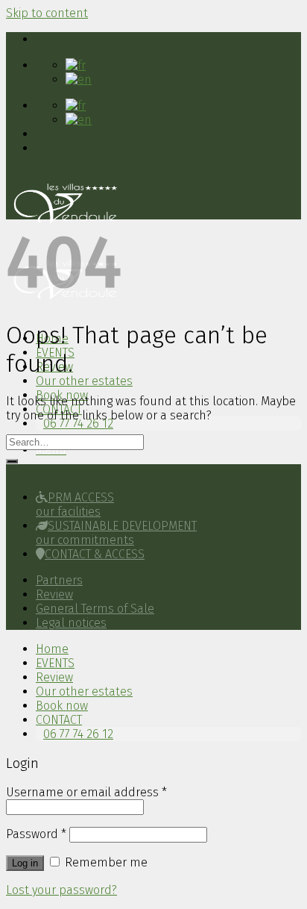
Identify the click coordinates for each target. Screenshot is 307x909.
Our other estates (84, 381)
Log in (25, 863)
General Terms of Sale (95, 609)
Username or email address (86, 792)
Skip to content (47, 13)
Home (52, 649)
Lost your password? (61, 890)
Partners (59, 580)
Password (36, 834)
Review (54, 594)
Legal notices (71, 623)
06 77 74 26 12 (78, 423)
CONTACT (59, 720)
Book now (62, 706)
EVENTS (55, 663)
